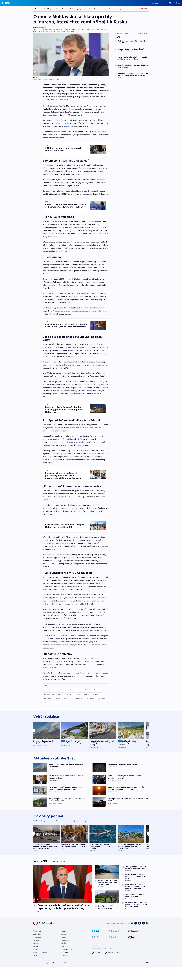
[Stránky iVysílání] (134, 931)
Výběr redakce (56, 703)
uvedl (100, 511)
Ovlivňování (96, 690)
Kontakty (64, 955)
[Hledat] (170, 3)
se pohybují (78, 442)
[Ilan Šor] (71, 54)
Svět (71, 9)
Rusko (63, 690)
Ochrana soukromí (57, 963)
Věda (102, 9)
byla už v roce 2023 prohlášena (83, 293)
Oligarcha (86, 694)
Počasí (96, 9)
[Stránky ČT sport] (114, 931)
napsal (67, 126)
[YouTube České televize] (139, 923)
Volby (57, 9)
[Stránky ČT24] (95, 931)
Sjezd (78, 694)
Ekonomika (87, 9)
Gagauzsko (67, 698)
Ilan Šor (60, 694)
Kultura (109, 9)
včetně (64, 537)
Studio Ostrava (65, 940)
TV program (37, 931)
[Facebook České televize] (135, 923)
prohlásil (101, 131)
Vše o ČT (36, 955)
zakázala (81, 347)
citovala (52, 185)
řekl (100, 233)
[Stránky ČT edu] (131, 937)
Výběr (46, 703)
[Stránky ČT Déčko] (95, 937)
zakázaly (51, 308)
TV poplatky (37, 937)
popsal (79, 630)
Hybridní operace (49, 694)
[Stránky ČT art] (112, 937)
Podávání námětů (66, 949)
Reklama (63, 934)
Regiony (78, 9)
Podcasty (118, 9)
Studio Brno (64, 937)
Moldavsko (54, 690)
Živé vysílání (37, 934)
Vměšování (86, 690)
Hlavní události (40, 9)
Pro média (64, 931)
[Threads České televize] (147, 923)
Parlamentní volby (74, 690)
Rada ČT (63, 943)
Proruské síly (101, 698)
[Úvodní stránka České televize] (44, 923)
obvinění (57, 638)
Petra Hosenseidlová (39, 27)
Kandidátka (47, 698)
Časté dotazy (65, 952)
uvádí (91, 595)
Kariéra (63, 946)
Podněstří (57, 698)
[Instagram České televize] (131, 923)
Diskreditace (90, 698)
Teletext (36, 940)
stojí (98, 635)
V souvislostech (68, 703)
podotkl (98, 365)
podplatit (104, 384)
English (48, 963)
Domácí (64, 9)
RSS (147, 963)
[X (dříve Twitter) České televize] (143, 923)
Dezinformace (79, 698)
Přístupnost (67, 963)
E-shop (35, 949)
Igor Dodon (69, 694)
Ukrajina (50, 9)
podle (84, 390)
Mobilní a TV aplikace (40, 952)
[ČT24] (6, 3)
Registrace (96, 694)
